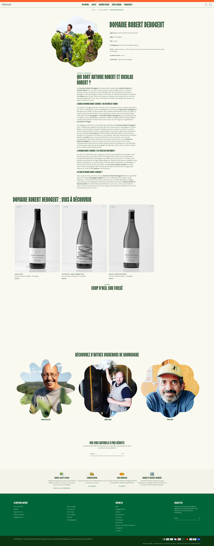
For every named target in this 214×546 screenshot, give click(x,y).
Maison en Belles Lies (45, 420)
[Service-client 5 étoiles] (62, 474)
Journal (118, 512)
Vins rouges (71, 514)
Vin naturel (85, 4)
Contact (118, 531)
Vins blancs (71, 509)
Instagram (119, 528)
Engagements (128, 4)
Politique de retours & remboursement (188, 543)
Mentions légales (148, 543)
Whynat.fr (20, 539)
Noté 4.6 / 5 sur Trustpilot (61, 488)
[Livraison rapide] (92, 474)
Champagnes (71, 520)
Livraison (119, 517)
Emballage (119, 520)
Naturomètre (120, 514)
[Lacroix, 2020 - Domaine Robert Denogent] (37, 238)
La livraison (92, 486)
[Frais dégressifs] (122, 474)
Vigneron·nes (18, 512)
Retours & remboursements (125, 525)
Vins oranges (71, 506)
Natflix (94, 4)
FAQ (117, 506)
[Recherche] (206, 5)
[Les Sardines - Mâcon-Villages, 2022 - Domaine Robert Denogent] (84, 238)
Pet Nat (69, 517)
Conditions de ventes (170, 543)
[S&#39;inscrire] (122, 454)
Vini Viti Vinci (170, 420)
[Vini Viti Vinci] (170, 388)
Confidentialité (158, 543)
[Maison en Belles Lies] (46, 388)
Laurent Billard (107, 420)
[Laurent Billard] (108, 388)
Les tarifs (122, 486)
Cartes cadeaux (116, 4)
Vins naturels (18, 506)
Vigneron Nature (104, 4)
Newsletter (119, 523)
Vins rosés (70, 512)
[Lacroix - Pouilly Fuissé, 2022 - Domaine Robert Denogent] (131, 238)
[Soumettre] (199, 518)
